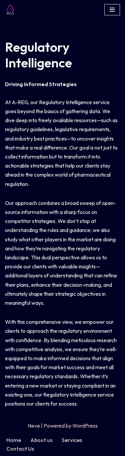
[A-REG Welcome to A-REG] (12, 10)
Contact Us (20, 448)
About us (41, 440)
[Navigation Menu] (112, 9)
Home (13, 440)
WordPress (85, 425)
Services (72, 440)
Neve (34, 425)
